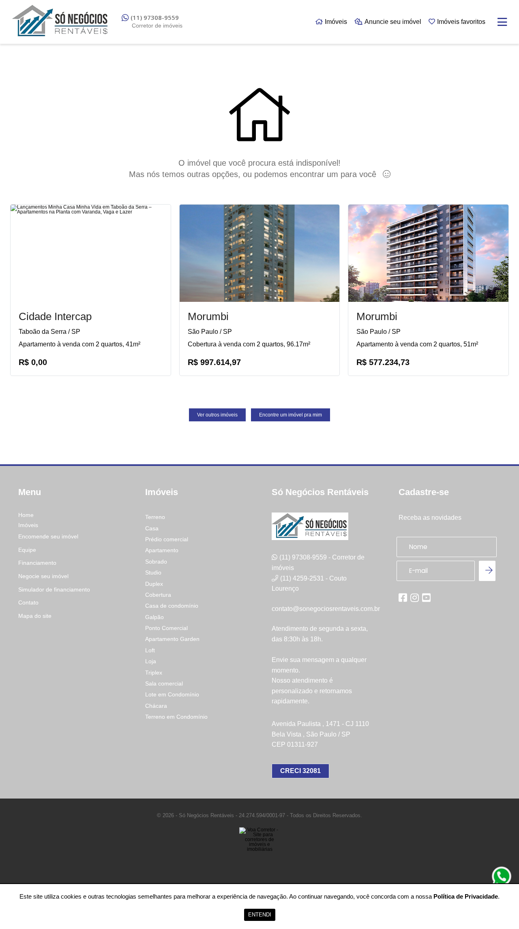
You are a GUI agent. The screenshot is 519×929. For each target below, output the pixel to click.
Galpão (154, 617)
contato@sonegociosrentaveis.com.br (326, 608)
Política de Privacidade (465, 896)
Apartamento (161, 550)
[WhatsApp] (501, 876)
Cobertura (158, 595)
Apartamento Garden (172, 639)
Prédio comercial (166, 539)
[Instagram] (414, 597)
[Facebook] (403, 597)
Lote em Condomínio (172, 694)
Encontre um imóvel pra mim (290, 415)
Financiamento (37, 563)
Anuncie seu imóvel (393, 21)
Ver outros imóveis (217, 415)
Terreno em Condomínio (176, 716)
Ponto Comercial (166, 628)
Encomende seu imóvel (48, 536)
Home (26, 515)
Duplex (154, 584)
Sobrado (156, 561)
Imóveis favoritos (461, 21)
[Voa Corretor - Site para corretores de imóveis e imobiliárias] (259, 851)
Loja (150, 661)
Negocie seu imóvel (43, 576)
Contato (28, 602)
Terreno (155, 517)
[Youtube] (426, 597)
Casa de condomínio (171, 605)
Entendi (259, 915)
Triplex (153, 672)
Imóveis (336, 21)
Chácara (156, 706)
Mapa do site (34, 616)
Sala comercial (164, 683)
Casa (152, 528)
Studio (153, 572)
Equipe (27, 550)
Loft (150, 650)
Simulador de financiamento (54, 589)
